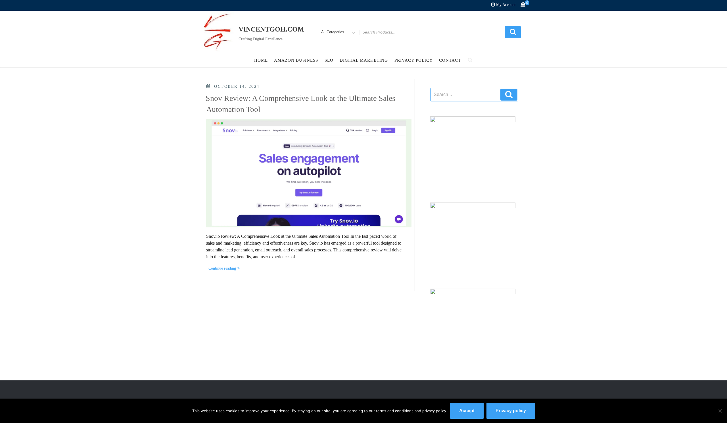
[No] (720, 411)
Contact (450, 60)
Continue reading (225, 268)
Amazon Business (296, 60)
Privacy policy (511, 410)
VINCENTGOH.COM (271, 29)
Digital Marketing (364, 60)
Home (261, 60)
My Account (506, 5)
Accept (467, 410)
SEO (329, 60)
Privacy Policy (413, 60)
